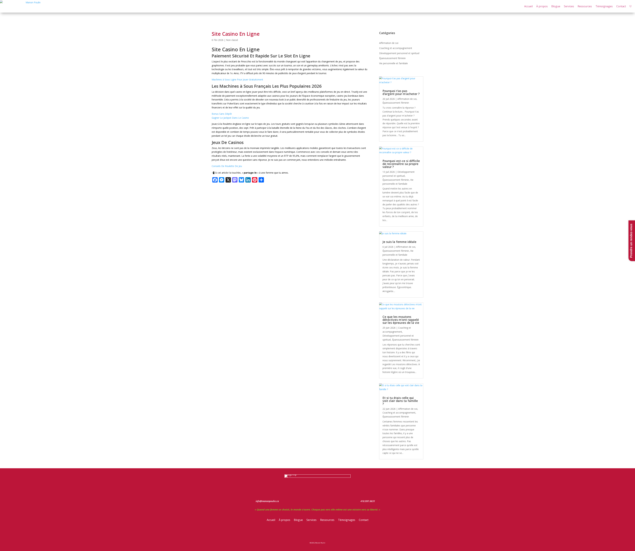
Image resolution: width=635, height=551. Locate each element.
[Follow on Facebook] (306, 532)
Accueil (528, 6)
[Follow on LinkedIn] (321, 532)
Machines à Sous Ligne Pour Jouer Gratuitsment (237, 79)
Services (569, 6)
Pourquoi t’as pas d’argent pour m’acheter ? (401, 92)
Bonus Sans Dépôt (222, 113)
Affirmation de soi (388, 43)
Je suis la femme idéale (399, 242)
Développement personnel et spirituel (399, 53)
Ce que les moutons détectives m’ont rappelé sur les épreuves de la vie (400, 320)
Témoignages (604, 6)
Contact (621, 6)
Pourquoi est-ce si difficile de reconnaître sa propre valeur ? (401, 164)
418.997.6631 (367, 501)
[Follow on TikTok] (329, 532)
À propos (542, 6)
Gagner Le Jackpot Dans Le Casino (230, 117)
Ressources (585, 6)
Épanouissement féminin (392, 58)
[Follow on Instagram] (313, 532)
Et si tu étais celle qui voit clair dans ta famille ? (400, 401)
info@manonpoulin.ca (267, 501)
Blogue (555, 6)
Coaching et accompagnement (395, 48)
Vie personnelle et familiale (393, 63)
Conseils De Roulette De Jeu (227, 166)
